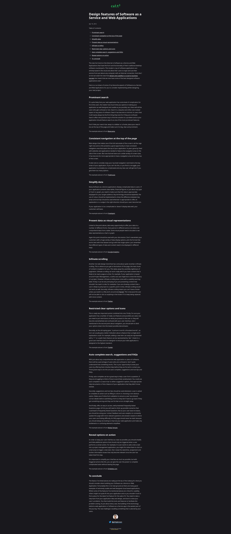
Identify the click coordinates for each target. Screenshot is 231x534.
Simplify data (96, 39)
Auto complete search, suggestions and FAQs (107, 52)
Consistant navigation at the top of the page (107, 36)
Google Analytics (113, 252)
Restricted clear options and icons (103, 49)
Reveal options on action (100, 55)
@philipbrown (117, 522)
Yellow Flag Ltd (114, 528)
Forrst (121, 292)
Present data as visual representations (105, 42)
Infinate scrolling (97, 46)
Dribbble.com (112, 469)
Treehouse (111, 175)
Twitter (110, 301)
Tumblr (110, 347)
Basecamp (111, 131)
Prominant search (98, 33)
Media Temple (112, 428)
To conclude (96, 59)
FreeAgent (111, 213)
